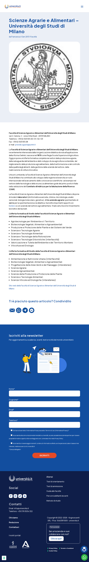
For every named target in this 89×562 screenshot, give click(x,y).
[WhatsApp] (18, 311)
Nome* (12, 389)
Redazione (14, 522)
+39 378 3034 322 (25, 511)
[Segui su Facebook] (11, 496)
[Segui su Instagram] (15, 496)
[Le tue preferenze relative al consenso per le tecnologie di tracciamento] (4, 558)
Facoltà (33, 36)
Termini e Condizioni (67, 548)
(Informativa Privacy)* (61, 431)
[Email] (12, 311)
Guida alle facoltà (53, 491)
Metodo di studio (53, 500)
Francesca (15, 36)
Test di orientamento (55, 481)
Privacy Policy (59, 439)
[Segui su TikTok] (20, 496)
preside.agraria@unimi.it (25, 144)
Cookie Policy (53, 551)
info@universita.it (21, 508)
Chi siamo (13, 517)
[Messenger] (31, 311)
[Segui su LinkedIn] (25, 496)
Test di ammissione (54, 486)
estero (12, 206)
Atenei (49, 476)
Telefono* (13, 420)
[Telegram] (25, 311)
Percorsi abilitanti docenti (57, 496)
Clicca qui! (56, 538)
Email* (11, 409)
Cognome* (13, 399)
